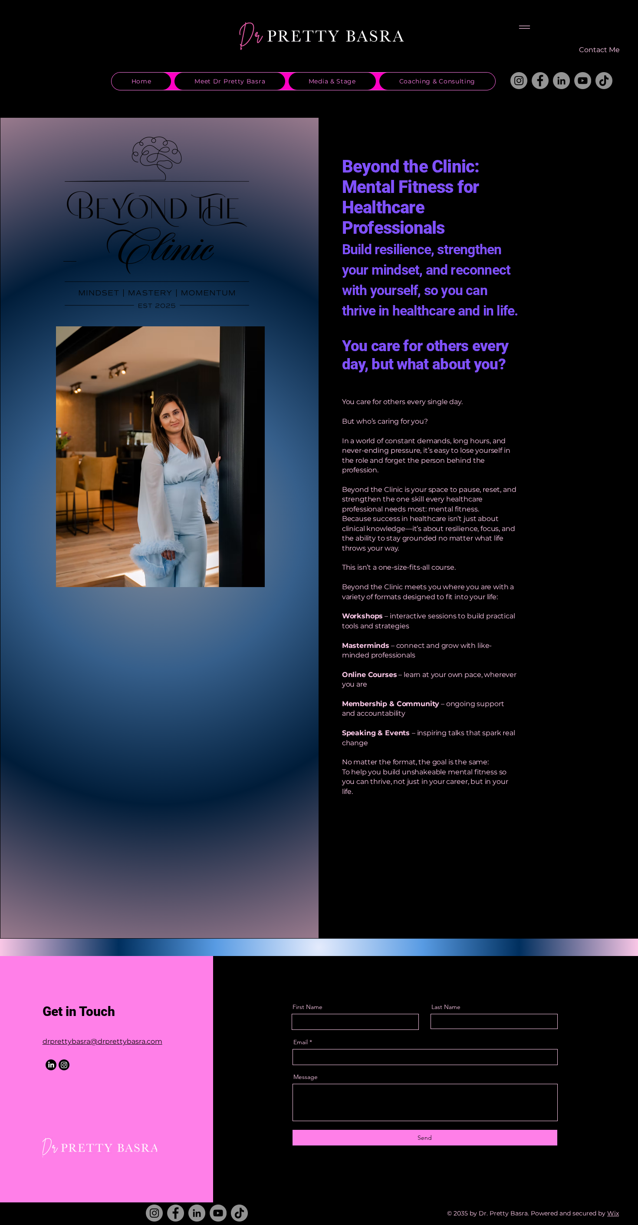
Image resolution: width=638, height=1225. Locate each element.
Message (305, 1077)
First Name (307, 1007)
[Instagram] (518, 80)
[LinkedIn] (561, 80)
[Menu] (524, 27)
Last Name (445, 1007)
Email (300, 1042)
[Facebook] (540, 80)
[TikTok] (603, 80)
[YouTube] (582, 80)
